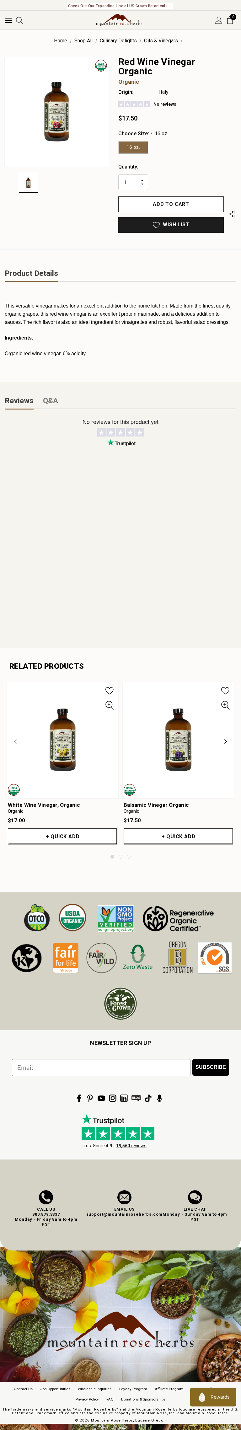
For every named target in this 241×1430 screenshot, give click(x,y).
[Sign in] (218, 20)
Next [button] (226, 741)
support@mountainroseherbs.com (124, 1214)
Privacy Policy (87, 1399)
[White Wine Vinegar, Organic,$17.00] (62, 740)
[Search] (19, 20)
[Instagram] (112, 1098)
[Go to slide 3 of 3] (129, 857)
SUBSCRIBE (210, 1067)
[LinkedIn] (124, 1098)
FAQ (110, 1399)
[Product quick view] (110, 705)
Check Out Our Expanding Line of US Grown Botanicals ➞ (120, 6)
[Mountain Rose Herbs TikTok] (148, 1098)
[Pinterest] (90, 1098)
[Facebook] (79, 1098)
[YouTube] (101, 1098)
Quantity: (128, 167)
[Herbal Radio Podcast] (159, 1098)
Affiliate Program (169, 1389)
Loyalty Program (133, 1389)
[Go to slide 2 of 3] (120, 857)
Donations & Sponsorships (143, 1399)
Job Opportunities (55, 1389)
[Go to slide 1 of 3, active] (112, 857)
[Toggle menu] (8, 20)
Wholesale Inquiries (94, 1389)
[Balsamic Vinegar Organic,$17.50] (178, 740)
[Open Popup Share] (231, 215)
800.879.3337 (46, 1214)
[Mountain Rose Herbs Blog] (136, 1098)
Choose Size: (143, 134)
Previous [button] (15, 741)
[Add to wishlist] (110, 690)
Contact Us (23, 1389)
